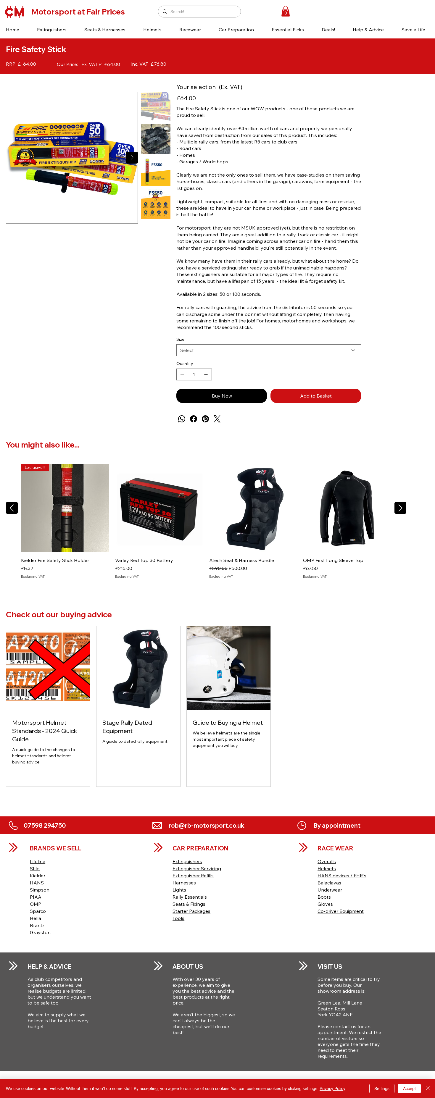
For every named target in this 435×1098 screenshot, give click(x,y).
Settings (381, 1088)
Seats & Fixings (189, 904)
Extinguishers (187, 861)
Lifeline (37, 861)
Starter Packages (191, 911)
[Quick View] (159, 508)
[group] (206, 525)
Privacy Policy (332, 1088)
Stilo (35, 868)
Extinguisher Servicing (197, 868)
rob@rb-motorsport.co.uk (206, 825)
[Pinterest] (205, 419)
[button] (51, 29)
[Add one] (206, 374)
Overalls (327, 861)
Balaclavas (329, 883)
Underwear (330, 890)
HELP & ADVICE (50, 966)
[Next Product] (400, 508)
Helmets (327, 868)
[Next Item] (132, 158)
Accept (409, 1088)
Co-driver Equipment (341, 911)
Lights (179, 890)
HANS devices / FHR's (342, 876)
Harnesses (184, 883)
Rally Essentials (190, 897)
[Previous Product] (12, 508)
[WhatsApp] (181, 419)
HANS (37, 883)
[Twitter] (217, 419)
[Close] (427, 1088)
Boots (324, 897)
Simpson (39, 890)
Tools (178, 918)
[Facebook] (193, 419)
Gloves (325, 904)
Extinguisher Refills (193, 876)
